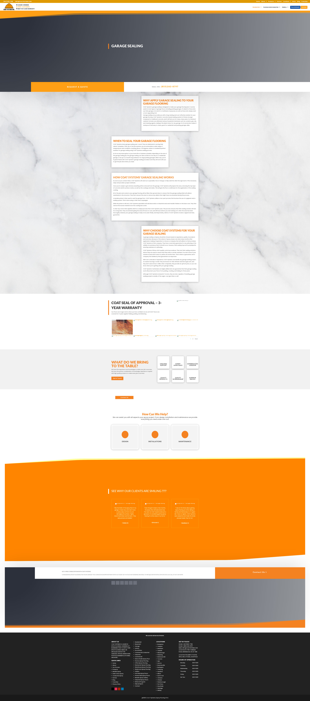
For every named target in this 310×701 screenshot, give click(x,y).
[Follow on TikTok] (135, 583)
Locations (286, 1)
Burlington (160, 667)
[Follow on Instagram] (131, 583)
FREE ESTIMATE (139, 684)
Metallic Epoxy (117, 671)
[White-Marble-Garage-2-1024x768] (187, 319)
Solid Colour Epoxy (118, 673)
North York (160, 676)
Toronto (159, 659)
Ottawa (159, 680)
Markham (160, 648)
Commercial (138, 656)
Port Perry (160, 684)
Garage (137, 646)
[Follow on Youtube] (126, 583)
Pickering (160, 655)
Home (258, 1)
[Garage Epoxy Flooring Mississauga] (144, 335)
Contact (304, 7)
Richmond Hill (161, 657)
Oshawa (159, 678)
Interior (137, 648)
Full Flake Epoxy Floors (141, 673)
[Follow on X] (122, 583)
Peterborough (161, 682)
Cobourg (160, 669)
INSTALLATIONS (155, 441)
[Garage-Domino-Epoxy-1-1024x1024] (144, 319)
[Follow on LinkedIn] (117, 583)
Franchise (304, 1)
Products (271, 1)
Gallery (284, 7)
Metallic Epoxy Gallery (141, 677)
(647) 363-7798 (8, 1)
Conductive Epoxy (118, 676)
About (263, 1)
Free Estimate (295, 7)
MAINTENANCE (185, 441)
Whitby (159, 690)
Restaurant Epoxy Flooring (142, 665)
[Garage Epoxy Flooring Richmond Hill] (165, 335)
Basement (138, 644)
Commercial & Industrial (270, 7)
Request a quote (77, 87)
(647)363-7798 (188, 644)
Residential (256, 7)
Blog (298, 1)
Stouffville (160, 686)
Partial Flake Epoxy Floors (142, 675)
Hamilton (160, 671)
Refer (294, 1)
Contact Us (124, 397)
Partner (279, 1)
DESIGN (125, 441)
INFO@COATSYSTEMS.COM (190, 648)
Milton (159, 673)
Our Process (116, 667)
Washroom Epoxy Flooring (142, 669)
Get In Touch (117, 378)
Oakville (159, 650)
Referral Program (140, 682)
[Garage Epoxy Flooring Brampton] (122, 335)
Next (196, 339)
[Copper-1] (122, 334)
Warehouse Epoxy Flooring (143, 667)
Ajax (158, 661)
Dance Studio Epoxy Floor (142, 659)
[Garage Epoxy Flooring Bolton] (186, 335)
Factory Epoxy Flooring (141, 661)
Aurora (159, 663)
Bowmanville (161, 665)
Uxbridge (160, 688)
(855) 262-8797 (188, 646)
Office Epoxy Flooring (141, 663)
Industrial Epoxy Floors (141, 680)
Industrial (138, 654)
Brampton (160, 644)
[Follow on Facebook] (113, 583)
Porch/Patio (138, 650)
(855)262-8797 (169, 86)
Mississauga (161, 652)
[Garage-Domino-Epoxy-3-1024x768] (165, 319)
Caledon (160, 646)
